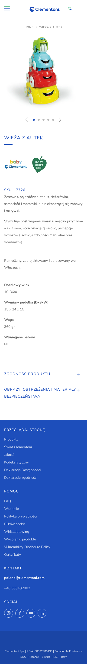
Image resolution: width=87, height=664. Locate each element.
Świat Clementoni (18, 447)
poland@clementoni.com (24, 577)
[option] (43, 74)
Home (29, 27)
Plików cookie (15, 524)
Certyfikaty (12, 554)
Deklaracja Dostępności (22, 470)
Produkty (11, 439)
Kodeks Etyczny (16, 462)
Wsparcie (11, 508)
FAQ (7, 501)
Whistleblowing (16, 531)
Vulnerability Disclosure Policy (27, 547)
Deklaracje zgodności (20, 477)
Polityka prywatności (20, 516)
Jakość (9, 454)
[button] (34, 120)
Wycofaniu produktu (20, 539)
